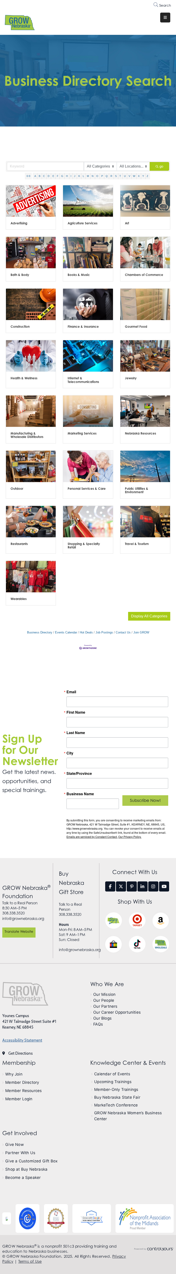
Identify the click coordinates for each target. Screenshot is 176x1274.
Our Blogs (102, 1018)
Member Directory (22, 1082)
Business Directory (39, 632)
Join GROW (141, 632)
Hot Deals (86, 632)
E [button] (53, 176)
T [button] (120, 176)
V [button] (129, 176)
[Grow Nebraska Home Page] (25, 993)
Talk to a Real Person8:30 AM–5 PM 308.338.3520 (20, 908)
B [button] (39, 176)
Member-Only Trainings (116, 1089)
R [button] (111, 176)
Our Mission (104, 994)
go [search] (161, 166)
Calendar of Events (112, 1074)
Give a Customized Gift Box (31, 1161)
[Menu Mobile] (165, 17)
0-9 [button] (28, 176)
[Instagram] (153, 886)
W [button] (134, 176)
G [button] (62, 176)
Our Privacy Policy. (129, 837)
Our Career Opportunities (117, 1012)
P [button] (102, 176)
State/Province (79, 773)
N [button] (93, 176)
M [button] (88, 176)
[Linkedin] (143, 886)
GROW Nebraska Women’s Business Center (128, 1116)
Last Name (75, 733)
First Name (75, 712)
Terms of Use (30, 1261)
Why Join (13, 1074)
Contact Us (123, 632)
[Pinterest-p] (132, 886)
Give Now (14, 1144)
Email (71, 692)
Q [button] (107, 176)
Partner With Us (20, 1152)
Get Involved (19, 1133)
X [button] (139, 176)
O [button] (97, 176)
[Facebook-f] (110, 886)
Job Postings (104, 632)
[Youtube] (164, 886)
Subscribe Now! (145, 800)
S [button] (116, 176)
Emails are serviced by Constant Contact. (92, 837)
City (69, 753)
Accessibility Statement (22, 1040)
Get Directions (20, 1053)
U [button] (125, 176)
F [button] (57, 176)
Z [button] (147, 176)
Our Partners (105, 1006)
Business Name (80, 794)
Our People (103, 1000)
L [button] (83, 176)
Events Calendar (66, 632)
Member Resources (23, 1090)
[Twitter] (121, 886)
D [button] (49, 176)
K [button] (79, 176)
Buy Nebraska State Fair (117, 1097)
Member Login (18, 1099)
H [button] (67, 176)
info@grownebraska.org (23, 918)
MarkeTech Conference (116, 1105)
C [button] (44, 176)
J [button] (74, 176)
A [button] (35, 176)
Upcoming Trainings (113, 1081)
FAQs (98, 1024)
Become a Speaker (23, 1177)
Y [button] (143, 176)
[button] (149, 616)
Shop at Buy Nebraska (26, 1169)
